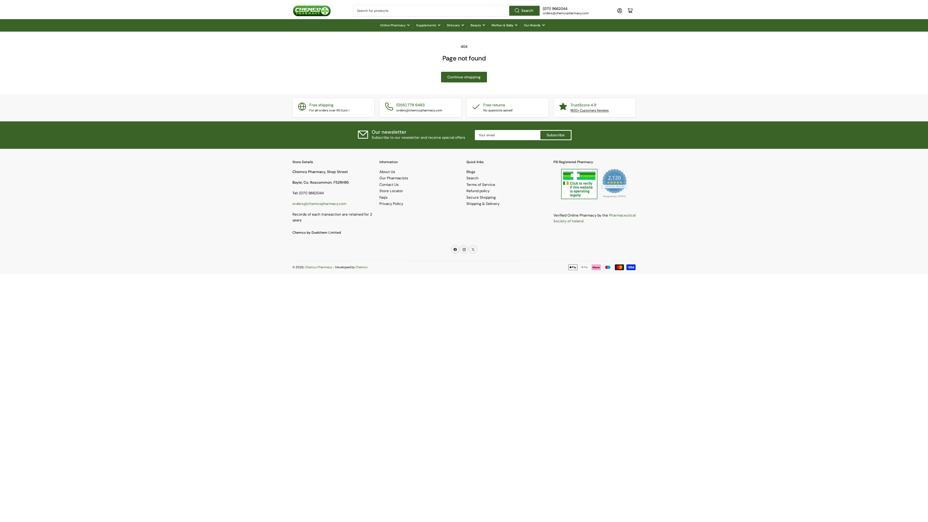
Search (527, 10)
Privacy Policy (391, 203)
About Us (387, 171)
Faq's (383, 197)
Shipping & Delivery (483, 203)
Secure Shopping (481, 197)
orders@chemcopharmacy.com (319, 203)
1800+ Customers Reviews (589, 110)
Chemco (361, 267)
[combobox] (446, 10)
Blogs (470, 171)
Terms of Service (480, 184)
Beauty (476, 25)
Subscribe (556, 135)
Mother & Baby (502, 25)
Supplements (426, 25)
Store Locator (391, 190)
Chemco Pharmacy (318, 267)
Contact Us (389, 184)
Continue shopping (464, 77)
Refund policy (478, 190)
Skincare (453, 25)
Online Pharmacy (393, 25)
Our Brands (532, 25)
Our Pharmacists (393, 178)
